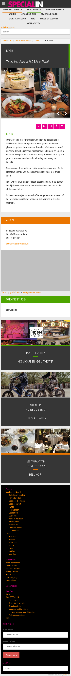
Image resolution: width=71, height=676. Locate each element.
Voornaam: (8, 629)
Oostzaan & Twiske (17, 501)
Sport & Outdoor (17, 19)
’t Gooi (8, 533)
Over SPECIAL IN (12, 597)
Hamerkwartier (15, 498)
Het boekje (13, 600)
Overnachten (33, 23)
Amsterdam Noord (13, 492)
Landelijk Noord (15, 528)
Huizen (12, 545)
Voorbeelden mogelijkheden (23, 612)
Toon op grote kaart (11, 292)
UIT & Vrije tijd (28, 14)
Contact (9, 594)
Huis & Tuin (10, 574)
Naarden (12, 554)
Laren (11, 548)
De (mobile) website (17, 603)
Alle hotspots (8, 27)
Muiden (12, 551)
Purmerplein (14, 522)
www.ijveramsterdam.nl (17, 243)
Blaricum (12, 536)
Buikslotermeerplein (17, 495)
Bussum (12, 539)
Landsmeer (13, 513)
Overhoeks (13, 516)
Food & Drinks (34, 9)
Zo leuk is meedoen (17, 615)
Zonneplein (13, 525)
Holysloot (15, 530)
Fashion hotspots (55, 9)
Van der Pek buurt (16, 519)
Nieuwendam (14, 510)
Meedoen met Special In (18, 609)
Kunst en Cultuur (49, 19)
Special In (7, 40)
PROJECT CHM (66, 675)
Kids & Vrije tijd (12, 577)
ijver (37, 40)
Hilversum (13, 542)
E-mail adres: (9, 641)
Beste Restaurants (12, 9)
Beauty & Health (49, 14)
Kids (33, 19)
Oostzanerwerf (15, 504)
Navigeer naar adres (32, 292)
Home (8, 618)
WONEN (12, 14)
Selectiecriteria (15, 606)
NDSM (11, 507)
